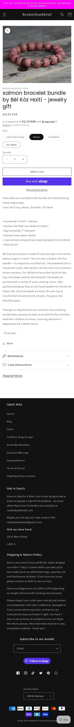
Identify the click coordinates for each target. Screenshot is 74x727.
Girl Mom (11, 144)
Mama (36, 137)
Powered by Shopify (48, 720)
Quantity (7, 152)
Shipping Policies (12, 375)
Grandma (56, 137)
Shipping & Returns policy (21, 476)
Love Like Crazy (17, 137)
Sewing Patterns (16, 460)
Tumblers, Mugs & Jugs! (20, 437)
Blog (9, 421)
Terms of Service (16, 468)
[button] (4, 14)
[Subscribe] (56, 649)
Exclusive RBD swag (17, 452)
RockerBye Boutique (18, 444)
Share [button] (10, 343)
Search (10, 413)
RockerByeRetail (31, 720)
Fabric (10, 429)
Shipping (6, 125)
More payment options (37, 189)
